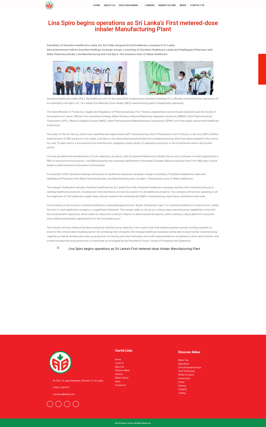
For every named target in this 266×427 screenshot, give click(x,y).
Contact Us (197, 5)
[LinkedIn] (67, 404)
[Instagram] (76, 404)
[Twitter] (58, 404)
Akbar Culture (167, 5)
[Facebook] (50, 404)
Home (96, 5)
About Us (109, 5)
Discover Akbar (128, 5)
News (183, 5)
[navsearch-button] (214, 5)
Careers (149, 5)
